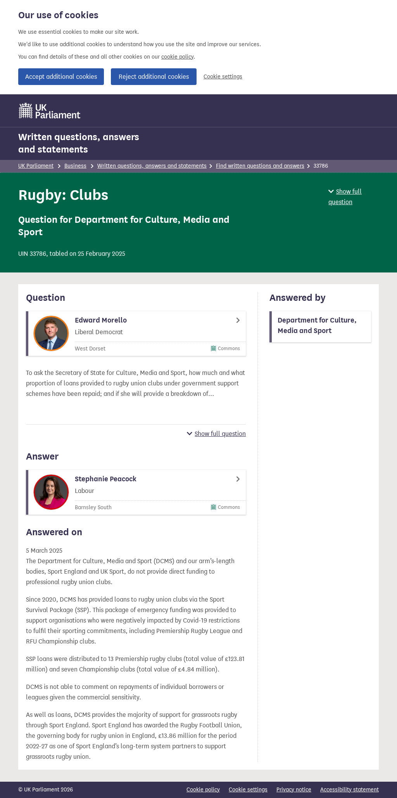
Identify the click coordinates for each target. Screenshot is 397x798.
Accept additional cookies (61, 76)
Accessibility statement (349, 789)
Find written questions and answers (260, 166)
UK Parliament (36, 166)
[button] (353, 196)
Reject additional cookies (154, 76)
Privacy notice (293, 789)
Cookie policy (203, 789)
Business (75, 166)
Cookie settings (223, 76)
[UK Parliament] (49, 110)
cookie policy (177, 57)
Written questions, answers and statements (78, 143)
